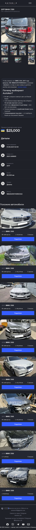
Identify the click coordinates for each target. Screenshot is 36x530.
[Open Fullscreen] (33, 41)
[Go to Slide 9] (4, 60)
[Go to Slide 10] (18, 60)
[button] (18, 30)
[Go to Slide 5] (4, 52)
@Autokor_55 (18, 520)
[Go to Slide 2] (13, 47)
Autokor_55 (18, 515)
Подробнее (18, 239)
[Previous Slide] (3, 30)
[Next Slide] (33, 30)
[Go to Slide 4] (31, 47)
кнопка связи (22, 87)
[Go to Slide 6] (13, 52)
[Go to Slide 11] (31, 60)
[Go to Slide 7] (22, 52)
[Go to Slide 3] (22, 47)
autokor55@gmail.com (18, 510)
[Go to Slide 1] (4, 47)
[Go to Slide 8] (31, 52)
